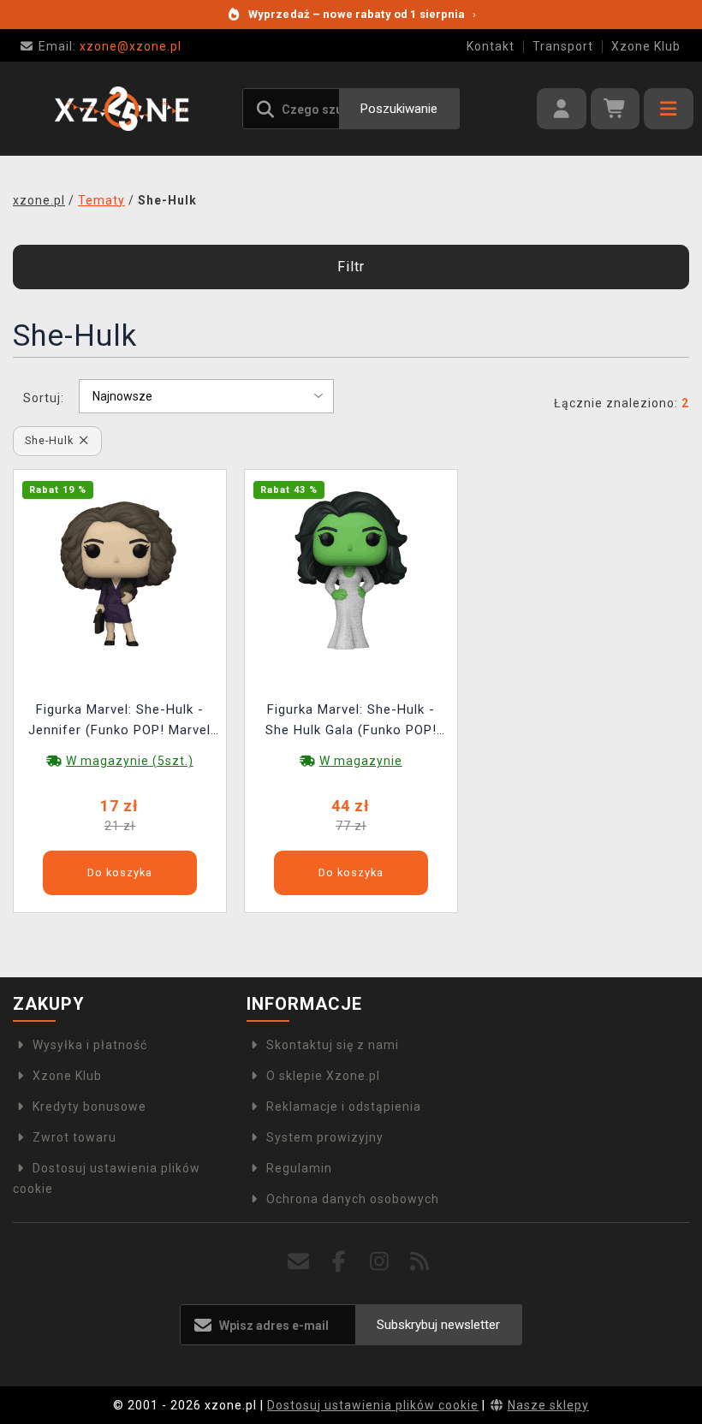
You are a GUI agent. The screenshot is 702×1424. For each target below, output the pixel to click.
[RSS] (420, 1261)
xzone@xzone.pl (110, 46)
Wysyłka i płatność (90, 1045)
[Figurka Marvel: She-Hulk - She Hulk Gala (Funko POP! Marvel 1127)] (351, 571)
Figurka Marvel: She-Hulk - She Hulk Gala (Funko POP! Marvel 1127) (351, 722)
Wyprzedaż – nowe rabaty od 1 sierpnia (362, 14)
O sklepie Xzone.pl (323, 1076)
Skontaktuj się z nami (332, 1045)
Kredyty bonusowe (89, 1106)
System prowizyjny (325, 1137)
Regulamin (299, 1168)
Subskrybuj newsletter (438, 1324)
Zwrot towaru (74, 1137)
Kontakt (491, 46)
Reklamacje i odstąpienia (343, 1106)
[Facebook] (339, 1261)
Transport (562, 46)
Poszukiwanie (398, 108)
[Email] (299, 1261)
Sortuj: (43, 398)
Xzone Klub (646, 46)
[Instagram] (379, 1261)
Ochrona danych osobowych (352, 1199)
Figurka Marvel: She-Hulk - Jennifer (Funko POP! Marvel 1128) (119, 722)
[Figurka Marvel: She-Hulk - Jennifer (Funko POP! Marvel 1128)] (120, 571)
